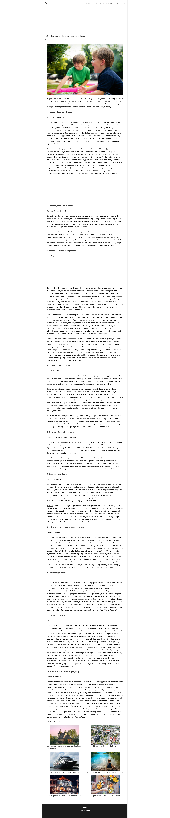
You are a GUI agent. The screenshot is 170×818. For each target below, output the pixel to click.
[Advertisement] (85, 20)
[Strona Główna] (45, 39)
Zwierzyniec (51, 693)
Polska (50, 39)
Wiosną (50, 506)
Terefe (48, 3)
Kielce (49, 117)
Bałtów (49, 677)
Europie (101, 554)
